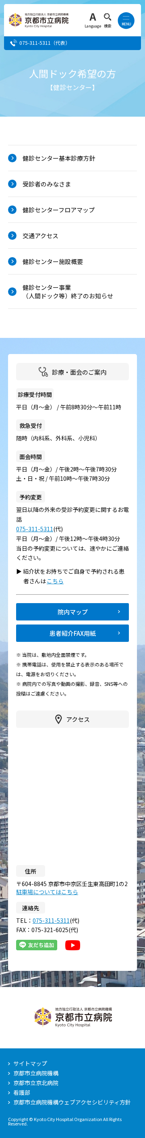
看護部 (21, 1092)
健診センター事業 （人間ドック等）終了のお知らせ (68, 291)
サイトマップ (30, 1063)
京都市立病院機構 (35, 1073)
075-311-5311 (35, 42)
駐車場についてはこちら (47, 892)
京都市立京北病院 (35, 1083)
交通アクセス (40, 235)
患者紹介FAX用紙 (73, 633)
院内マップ (73, 612)
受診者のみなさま (47, 184)
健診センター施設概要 (53, 261)
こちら (59, 581)
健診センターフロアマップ (59, 209)
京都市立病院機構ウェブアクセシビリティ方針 (72, 1102)
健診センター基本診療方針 (59, 158)
